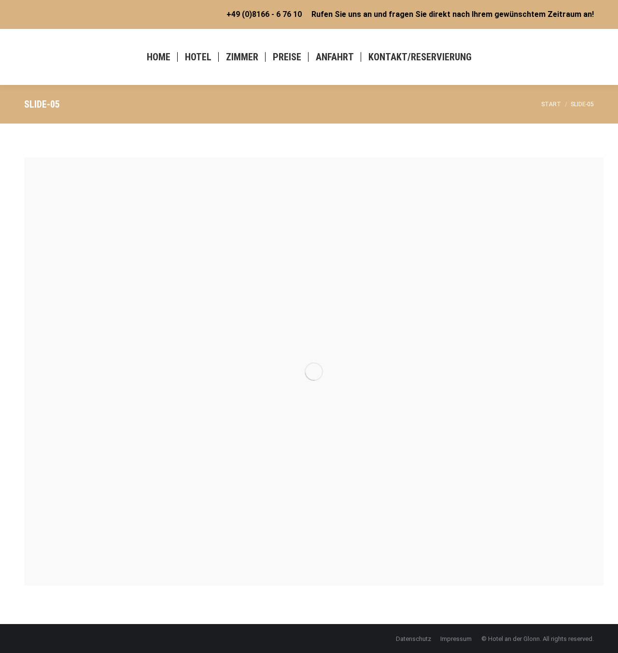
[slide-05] (314, 371)
